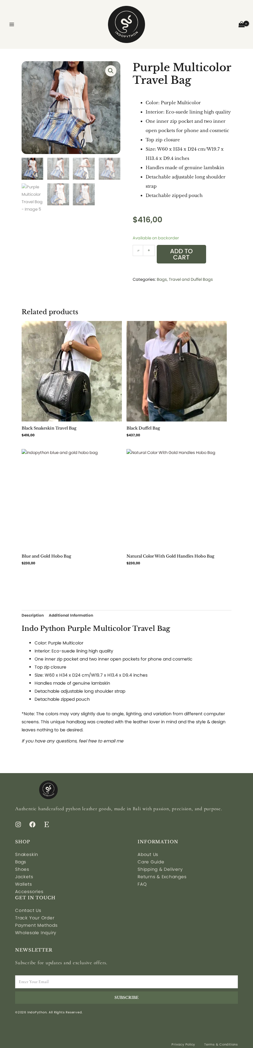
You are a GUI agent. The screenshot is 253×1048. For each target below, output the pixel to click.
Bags (162, 279)
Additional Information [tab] (71, 615)
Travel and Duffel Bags (191, 279)
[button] (110, 70)
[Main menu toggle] (11, 24)
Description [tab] (33, 615)
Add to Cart (181, 254)
